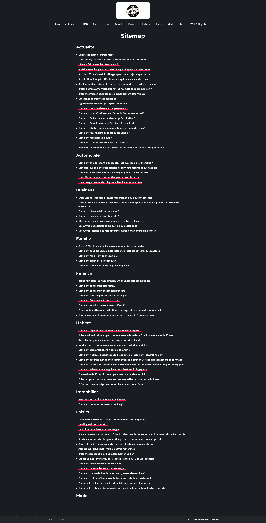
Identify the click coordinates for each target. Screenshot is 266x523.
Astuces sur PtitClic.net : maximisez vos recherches (106, 448)
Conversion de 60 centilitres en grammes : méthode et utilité (111, 374)
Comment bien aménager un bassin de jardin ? (104, 349)
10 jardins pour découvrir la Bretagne (98, 429)
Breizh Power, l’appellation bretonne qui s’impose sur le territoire (114, 69)
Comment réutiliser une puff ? (95, 137)
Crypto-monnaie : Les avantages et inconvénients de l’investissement (116, 315)
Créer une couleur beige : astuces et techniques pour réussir (111, 384)
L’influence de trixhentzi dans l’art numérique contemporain (111, 419)
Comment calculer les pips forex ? (96, 285)
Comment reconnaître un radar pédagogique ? (104, 132)
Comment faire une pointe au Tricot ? (99, 300)
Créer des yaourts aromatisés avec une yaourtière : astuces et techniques (118, 379)
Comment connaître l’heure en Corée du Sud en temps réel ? (111, 113)
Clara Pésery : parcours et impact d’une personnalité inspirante (113, 59)
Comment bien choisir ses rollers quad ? (100, 463)
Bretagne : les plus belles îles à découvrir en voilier (106, 453)
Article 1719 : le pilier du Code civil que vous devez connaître (111, 246)
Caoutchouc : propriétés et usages (97, 98)
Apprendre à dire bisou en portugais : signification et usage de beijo (115, 444)
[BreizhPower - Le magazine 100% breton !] (133, 10)
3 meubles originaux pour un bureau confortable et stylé (109, 340)
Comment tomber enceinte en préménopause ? (104, 265)
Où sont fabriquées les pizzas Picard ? (99, 64)
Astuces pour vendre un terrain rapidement (102, 399)
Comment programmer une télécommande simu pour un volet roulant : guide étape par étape (130, 359)
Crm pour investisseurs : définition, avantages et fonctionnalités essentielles (120, 310)
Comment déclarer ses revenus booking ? (101, 404)
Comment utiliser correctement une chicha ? (103, 142)
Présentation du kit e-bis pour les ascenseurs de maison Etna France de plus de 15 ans (125, 335)
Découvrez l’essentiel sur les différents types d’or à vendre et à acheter (117, 230)
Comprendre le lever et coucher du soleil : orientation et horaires (114, 483)
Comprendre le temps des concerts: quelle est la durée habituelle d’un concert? (121, 488)
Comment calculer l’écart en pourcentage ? (102, 468)
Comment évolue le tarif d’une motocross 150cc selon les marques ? (115, 162)
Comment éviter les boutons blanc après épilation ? (106, 118)
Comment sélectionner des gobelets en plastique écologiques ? (112, 369)
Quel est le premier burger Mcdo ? (96, 54)
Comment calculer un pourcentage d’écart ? (102, 290)
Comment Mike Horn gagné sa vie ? (97, 255)
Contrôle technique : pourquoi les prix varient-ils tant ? (108, 177)
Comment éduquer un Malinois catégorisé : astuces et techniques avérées (119, 250)
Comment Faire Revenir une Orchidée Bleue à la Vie (106, 123)
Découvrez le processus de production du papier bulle (107, 225)
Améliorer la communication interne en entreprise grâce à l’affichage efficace (121, 147)
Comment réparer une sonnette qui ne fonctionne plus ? (109, 330)
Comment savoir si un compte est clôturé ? (102, 305)
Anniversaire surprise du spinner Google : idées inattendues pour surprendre (120, 439)
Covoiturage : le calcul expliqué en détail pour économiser (110, 182)
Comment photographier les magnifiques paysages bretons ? (111, 128)
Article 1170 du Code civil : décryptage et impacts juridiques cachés (115, 74)
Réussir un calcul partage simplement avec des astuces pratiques (114, 280)
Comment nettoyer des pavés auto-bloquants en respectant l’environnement (120, 354)
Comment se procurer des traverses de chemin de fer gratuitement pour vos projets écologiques (131, 364)
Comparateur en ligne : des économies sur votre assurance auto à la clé (117, 167)
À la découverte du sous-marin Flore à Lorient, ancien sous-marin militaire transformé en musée (131, 434)
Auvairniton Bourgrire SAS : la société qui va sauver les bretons (113, 79)
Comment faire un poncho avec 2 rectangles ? (103, 295)
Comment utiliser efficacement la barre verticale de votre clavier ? (114, 478)
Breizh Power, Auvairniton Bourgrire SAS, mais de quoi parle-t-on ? (115, 88)
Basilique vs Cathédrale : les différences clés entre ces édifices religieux (117, 84)
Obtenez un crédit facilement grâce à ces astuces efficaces (110, 221)
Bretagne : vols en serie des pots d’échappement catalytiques (111, 93)
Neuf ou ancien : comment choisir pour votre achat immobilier (113, 345)
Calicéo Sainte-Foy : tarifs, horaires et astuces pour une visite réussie (116, 458)
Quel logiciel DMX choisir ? (93, 424)
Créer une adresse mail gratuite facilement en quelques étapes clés (115, 197)
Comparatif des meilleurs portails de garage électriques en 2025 (113, 172)
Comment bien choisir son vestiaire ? (98, 211)
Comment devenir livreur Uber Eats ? (98, 216)
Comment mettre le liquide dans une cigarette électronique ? (112, 473)
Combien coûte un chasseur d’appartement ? (103, 108)
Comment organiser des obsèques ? (97, 260)
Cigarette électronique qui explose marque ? (102, 103)
